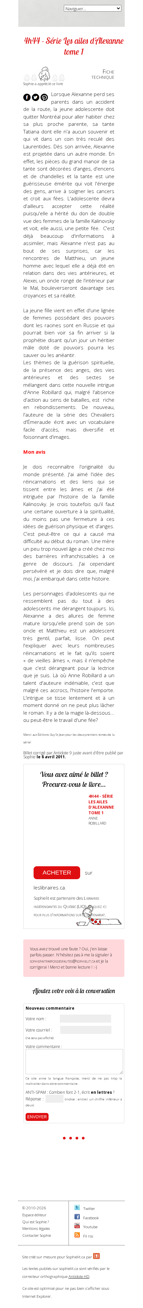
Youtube (90, 1226)
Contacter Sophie (36, 1235)
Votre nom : (36, 1019)
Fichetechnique (102, 74)
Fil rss (88, 1235)
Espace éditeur (34, 1214)
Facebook (91, 1217)
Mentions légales (36, 1228)
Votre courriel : (39, 1030)
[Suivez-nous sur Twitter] (77, 1208)
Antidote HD (79, 1276)
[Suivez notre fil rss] (77, 1235)
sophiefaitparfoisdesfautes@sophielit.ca (62, 961)
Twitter (89, 1208)
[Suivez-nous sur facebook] (77, 1217)
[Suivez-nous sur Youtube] (77, 1226)
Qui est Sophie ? (35, 1221)
